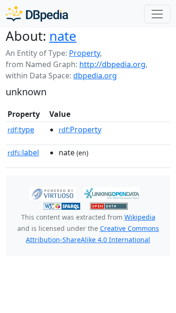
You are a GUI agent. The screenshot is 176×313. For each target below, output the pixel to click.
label (23, 152)
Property (84, 53)
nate (63, 36)
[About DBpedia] (37, 14)
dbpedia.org (95, 75)
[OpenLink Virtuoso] (52, 192)
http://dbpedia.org (112, 64)
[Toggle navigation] (157, 14)
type (21, 129)
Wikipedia (139, 217)
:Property (80, 129)
